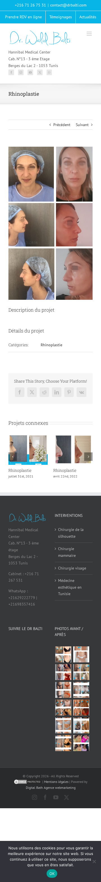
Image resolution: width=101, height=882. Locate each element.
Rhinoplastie (51, 344)
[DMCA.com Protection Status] (27, 782)
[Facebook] (11, 72)
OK (52, 873)
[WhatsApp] (49, 72)
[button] (12, 456)
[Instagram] (21, 72)
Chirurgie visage (72, 568)
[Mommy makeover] (81, 654)
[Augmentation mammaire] (63, 654)
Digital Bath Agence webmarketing (50, 787)
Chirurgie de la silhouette (71, 533)
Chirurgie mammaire (67, 552)
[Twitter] (40, 72)
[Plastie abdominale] (63, 725)
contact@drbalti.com (68, 5)
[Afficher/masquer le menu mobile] (90, 34)
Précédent (61, 124)
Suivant (82, 124)
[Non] (94, 861)
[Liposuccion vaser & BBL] (63, 672)
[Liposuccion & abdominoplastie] (63, 690)
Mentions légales (56, 782)
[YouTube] (30, 72)
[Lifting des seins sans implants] (81, 672)
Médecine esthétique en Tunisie (70, 587)
